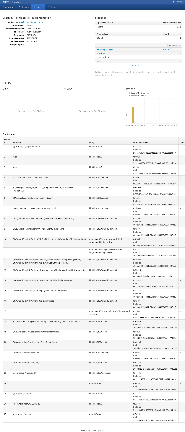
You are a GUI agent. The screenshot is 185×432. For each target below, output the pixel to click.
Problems (23, 7)
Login (181, 2)
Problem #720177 (35, 22)
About (101, 430)
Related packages (105, 49)
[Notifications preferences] (173, 2)
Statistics (53, 7)
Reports (38, 7)
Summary (8, 7)
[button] (23, 22)
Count (166, 49)
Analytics (12, 2)
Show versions (174, 45)
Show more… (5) (139, 65)
